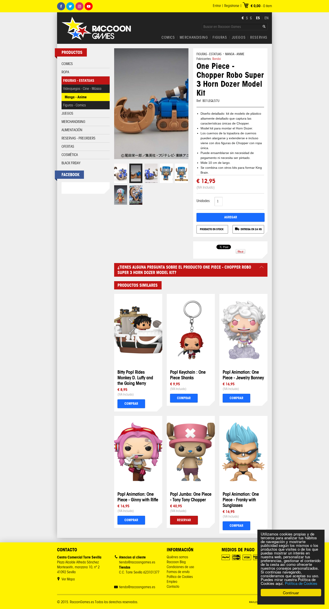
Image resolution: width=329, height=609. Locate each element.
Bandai (216, 59)
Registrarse (231, 6)
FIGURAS (220, 37)
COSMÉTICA (70, 155)
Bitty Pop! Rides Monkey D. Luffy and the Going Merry (135, 377)
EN (267, 18)
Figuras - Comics (74, 105)
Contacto (173, 586)
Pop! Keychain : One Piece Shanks (188, 374)
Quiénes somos (177, 557)
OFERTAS (68, 146)
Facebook (61, 6)
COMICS (168, 37)
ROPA (65, 72)
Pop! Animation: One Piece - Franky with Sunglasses (241, 499)
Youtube (89, 6)
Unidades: (203, 201)
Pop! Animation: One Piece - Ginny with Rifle (138, 496)
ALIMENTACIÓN (72, 130)
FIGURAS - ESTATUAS (78, 80)
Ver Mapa (68, 579)
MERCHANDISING (194, 37)
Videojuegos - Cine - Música (82, 88)
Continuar (291, 592)
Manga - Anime (76, 97)
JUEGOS (239, 37)
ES (258, 18)
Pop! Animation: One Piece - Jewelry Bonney (243, 374)
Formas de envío (178, 572)
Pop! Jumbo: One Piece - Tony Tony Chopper (191, 496)
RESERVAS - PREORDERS (78, 138)
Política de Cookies (301, 583)
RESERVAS (258, 37)
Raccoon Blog (176, 562)
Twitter (70, 6)
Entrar (217, 6)
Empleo (172, 581)
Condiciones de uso (180, 567)
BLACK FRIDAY (71, 163)
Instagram (79, 6)
